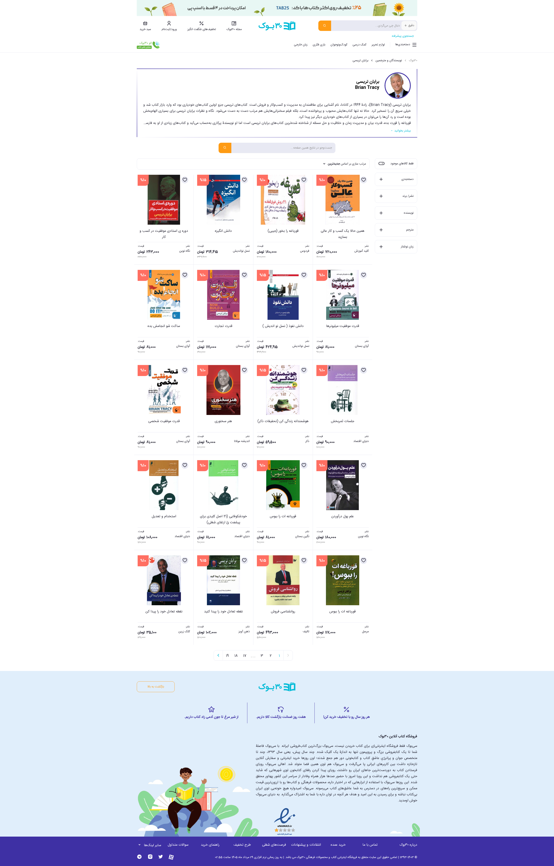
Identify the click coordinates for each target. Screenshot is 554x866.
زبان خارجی (301, 44)
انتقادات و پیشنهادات (306, 845)
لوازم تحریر (378, 44)
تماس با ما (370, 845)
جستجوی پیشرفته (403, 36)
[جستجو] (324, 26)
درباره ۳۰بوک (408, 845)
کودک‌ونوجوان (338, 44)
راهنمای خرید (210, 845)
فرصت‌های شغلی (274, 845)
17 (244, 656)
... (253, 655)
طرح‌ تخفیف (242, 845)
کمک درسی (359, 44)
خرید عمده (338, 845)
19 (227, 656)
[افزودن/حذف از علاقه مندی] (363, 179)
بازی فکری (319, 44)
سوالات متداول (178, 845)
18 (236, 656)
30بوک (413, 60)
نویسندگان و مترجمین (388, 60)
